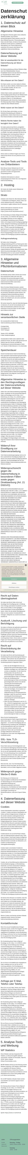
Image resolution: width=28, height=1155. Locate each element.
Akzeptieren (14, 579)
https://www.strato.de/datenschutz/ (12, 211)
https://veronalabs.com (8, 1061)
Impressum (21, 589)
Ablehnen (14, 583)
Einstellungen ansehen (14, 587)
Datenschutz (15, 589)
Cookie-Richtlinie (7, 589)
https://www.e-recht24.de (13, 1113)
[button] (26, 565)
